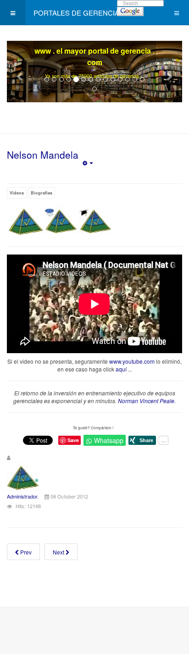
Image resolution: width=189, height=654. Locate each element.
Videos (17, 193)
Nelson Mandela (42, 154)
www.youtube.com (132, 361)
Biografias (41, 193)
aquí (121, 369)
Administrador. (23, 496)
